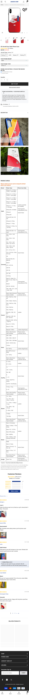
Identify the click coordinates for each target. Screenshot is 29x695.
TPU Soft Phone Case (7, 71)
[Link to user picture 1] (3, 514)
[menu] (1, 2)
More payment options (14, 87)
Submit (24, 673)
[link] (14, 132)
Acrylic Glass (5, 73)
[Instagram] (7, 679)
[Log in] (23, 1)
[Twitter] (11, 679)
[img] (3, 500)
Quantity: (3, 77)
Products (7, 4)
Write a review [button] (14, 491)
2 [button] (12, 613)
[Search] (5, 2)
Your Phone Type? (6, 64)
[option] (14, 20)
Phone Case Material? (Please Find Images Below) (13, 69)
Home (2, 4)
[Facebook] (2, 679)
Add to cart (14, 84)
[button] (24, 33)
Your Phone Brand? (6, 59)
